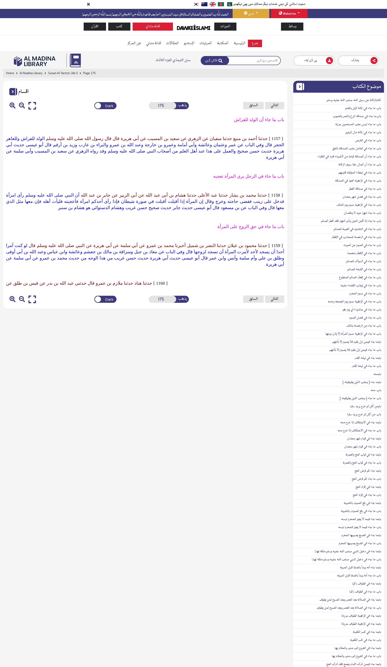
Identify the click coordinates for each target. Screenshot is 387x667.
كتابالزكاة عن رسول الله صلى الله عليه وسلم (354, 100)
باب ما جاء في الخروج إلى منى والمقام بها (356, 656)
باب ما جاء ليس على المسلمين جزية (358, 124)
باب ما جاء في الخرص (368, 140)
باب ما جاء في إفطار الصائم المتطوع (360, 277)
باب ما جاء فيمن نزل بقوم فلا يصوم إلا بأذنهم (355, 350)
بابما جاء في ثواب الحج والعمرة (363, 454)
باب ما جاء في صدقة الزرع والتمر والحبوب (357, 116)
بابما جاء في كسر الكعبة (367, 632)
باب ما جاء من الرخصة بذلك (363, 326)
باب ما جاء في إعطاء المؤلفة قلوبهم (359, 172)
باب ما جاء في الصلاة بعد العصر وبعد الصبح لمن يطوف (349, 608)
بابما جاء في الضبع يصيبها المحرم (361, 535)
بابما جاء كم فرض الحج (368, 471)
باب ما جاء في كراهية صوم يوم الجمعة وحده (354, 301)
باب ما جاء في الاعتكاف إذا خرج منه (359, 430)
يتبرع (255, 43)
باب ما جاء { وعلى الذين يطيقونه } (360, 398)
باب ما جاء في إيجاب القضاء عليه (360, 285)
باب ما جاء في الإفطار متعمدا (364, 253)
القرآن (95, 26)
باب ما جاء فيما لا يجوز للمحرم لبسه (359, 527)
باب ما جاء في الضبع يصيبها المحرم (360, 543)
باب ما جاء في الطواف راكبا (365, 591)
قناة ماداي (153, 26)
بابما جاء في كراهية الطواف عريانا (361, 616)
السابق (253, 105)
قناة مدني (153, 43)
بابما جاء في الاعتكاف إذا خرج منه (360, 422)
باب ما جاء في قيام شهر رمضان (362, 446)
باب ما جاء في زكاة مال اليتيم (363, 132)
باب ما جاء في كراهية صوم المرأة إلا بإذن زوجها (353, 334)
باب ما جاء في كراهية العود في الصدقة (358, 180)
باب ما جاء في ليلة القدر (366, 366)
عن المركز (134, 43)
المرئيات (206, 43)
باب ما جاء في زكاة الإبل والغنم (363, 108)
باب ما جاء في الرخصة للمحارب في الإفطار (356, 237)
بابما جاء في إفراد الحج (368, 487)
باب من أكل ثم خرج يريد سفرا (364, 414)
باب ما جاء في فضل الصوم (365, 317)
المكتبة (222, 43)
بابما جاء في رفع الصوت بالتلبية (362, 503)
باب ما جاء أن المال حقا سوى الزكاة (359, 164)
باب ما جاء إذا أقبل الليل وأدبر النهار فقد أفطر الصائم (351, 221)
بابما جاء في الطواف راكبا (366, 583)
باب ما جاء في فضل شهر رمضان (362, 197)
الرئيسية (239, 43)
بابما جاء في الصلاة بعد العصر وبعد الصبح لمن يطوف (350, 599)
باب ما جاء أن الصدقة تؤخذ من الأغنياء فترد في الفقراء (349, 156)
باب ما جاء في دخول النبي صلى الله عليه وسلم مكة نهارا (346, 559)
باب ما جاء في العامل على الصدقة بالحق (356, 148)
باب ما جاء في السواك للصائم (363, 261)
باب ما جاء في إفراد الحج (367, 495)
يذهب (182, 105)
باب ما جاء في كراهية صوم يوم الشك (359, 205)
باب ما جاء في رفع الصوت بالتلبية (361, 511)
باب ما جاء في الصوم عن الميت (362, 245)
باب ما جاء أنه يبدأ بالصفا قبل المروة (359, 575)
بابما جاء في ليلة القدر (368, 358)
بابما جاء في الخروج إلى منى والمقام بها (358, 648)
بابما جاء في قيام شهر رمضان (364, 438)
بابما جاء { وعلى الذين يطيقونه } (361, 382)
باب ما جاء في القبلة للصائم (364, 269)
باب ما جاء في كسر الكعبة (365, 640)
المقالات (172, 43)
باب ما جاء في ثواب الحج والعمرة (362, 463)
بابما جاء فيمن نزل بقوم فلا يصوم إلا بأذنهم (356, 342)
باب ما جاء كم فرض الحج (366, 479)
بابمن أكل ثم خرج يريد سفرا (365, 406)
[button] (11, 91)
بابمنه (377, 374)
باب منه (376, 390)
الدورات (225, 26)
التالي (274, 105)
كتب (119, 26)
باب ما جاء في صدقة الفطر (365, 189)
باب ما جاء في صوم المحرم (365, 293)
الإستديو (189, 43)
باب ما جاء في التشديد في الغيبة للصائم (357, 229)
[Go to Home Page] (193, 27)
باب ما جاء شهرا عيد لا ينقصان (362, 213)
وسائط (292, 26)
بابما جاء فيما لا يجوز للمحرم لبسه (361, 519)
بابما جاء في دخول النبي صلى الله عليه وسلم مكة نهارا (348, 551)
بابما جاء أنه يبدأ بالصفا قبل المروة (360, 567)
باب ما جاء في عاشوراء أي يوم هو (362, 309)
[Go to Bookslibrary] (34, 61)
